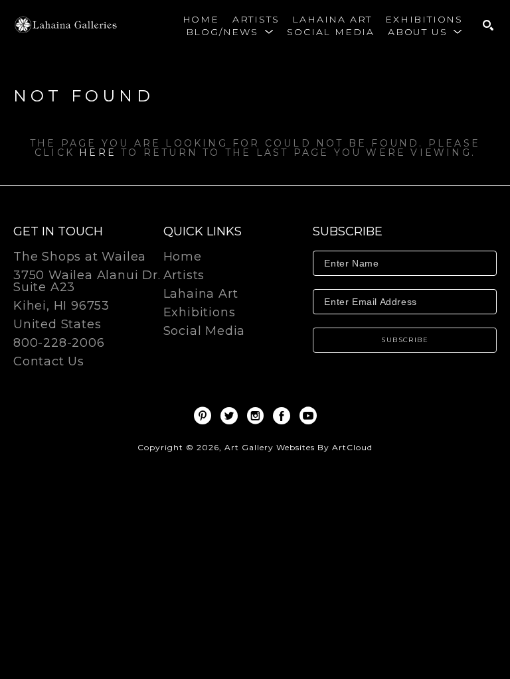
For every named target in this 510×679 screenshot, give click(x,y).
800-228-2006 (59, 343)
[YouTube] (308, 415)
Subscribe (404, 340)
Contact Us (48, 361)
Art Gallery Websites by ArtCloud (298, 447)
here (97, 152)
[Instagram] (257, 415)
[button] (230, 32)
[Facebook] (284, 415)
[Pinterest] (205, 415)
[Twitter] (231, 415)
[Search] (488, 25)
